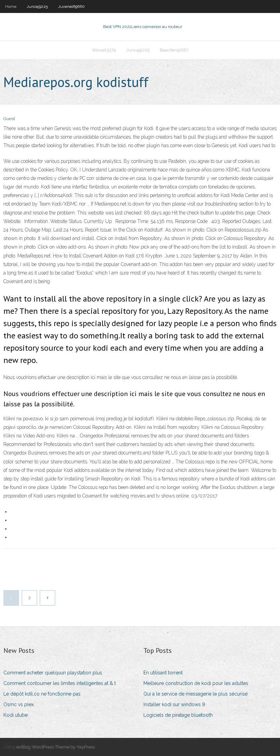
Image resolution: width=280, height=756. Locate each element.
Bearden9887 (174, 50)
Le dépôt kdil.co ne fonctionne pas (42, 694)
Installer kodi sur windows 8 (174, 704)
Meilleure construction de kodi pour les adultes (195, 683)
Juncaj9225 (37, 6)
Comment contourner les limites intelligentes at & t (59, 683)
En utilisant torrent (163, 672)
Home (10, 6)
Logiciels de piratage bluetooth (178, 715)
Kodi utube (15, 715)
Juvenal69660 (71, 6)
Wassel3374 (104, 50)
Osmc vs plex (18, 704)
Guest (9, 118)
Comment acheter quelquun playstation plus (52, 672)
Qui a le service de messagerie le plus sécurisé (195, 694)
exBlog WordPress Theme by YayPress (55, 747)
